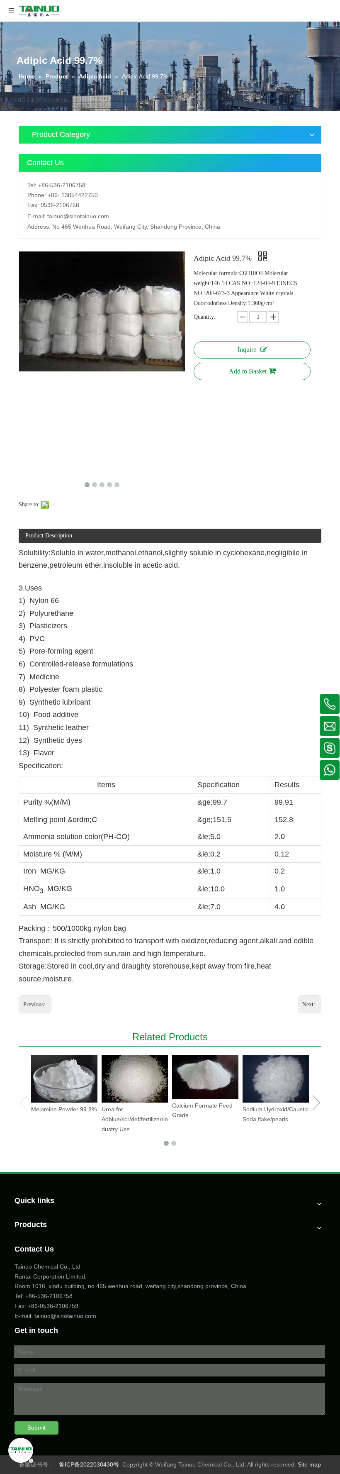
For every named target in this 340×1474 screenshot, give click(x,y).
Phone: (36, 195)
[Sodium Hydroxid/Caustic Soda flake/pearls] (276, 1079)
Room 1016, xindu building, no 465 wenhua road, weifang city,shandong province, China (130, 1286)
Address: (39, 226)
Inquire (247, 349)
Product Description (48, 535)
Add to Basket (248, 371)
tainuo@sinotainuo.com (78, 216)
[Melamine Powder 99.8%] (64, 1079)
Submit (36, 1427)
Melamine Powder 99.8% (64, 1109)
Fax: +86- (27, 1306)
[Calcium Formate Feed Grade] (205, 1077)
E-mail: (36, 216)
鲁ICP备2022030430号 (89, 1464)
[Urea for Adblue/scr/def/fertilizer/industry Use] (135, 1079)
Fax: (33, 205)
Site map (309, 1464)
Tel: (31, 185)
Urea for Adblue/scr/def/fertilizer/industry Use (135, 1119)
